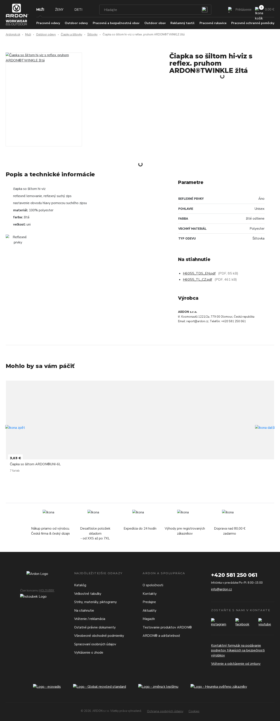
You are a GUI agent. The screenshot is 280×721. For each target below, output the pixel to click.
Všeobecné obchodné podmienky (99, 636)
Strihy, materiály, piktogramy (95, 602)
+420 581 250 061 (234, 575)
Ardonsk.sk (13, 35)
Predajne (149, 602)
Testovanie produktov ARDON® (167, 627)
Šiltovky (92, 35)
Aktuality (149, 610)
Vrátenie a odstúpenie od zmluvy (236, 664)
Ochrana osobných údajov (165, 711)
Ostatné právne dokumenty (95, 627)
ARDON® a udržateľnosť (161, 636)
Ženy (59, 9)
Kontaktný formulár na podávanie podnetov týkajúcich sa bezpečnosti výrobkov (238, 650)
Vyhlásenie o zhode (88, 652)
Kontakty (150, 594)
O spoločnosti (153, 585)
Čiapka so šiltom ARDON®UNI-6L (35, 464)
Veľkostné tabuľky (87, 594)
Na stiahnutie (84, 610)
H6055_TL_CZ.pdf (197, 279)
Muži (40, 9)
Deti (78, 9)
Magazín (149, 619)
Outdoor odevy (46, 35)
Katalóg (80, 585)
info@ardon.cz (221, 589)
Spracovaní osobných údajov (95, 644)
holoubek (46, 591)
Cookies (194, 711)
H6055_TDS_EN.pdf (199, 273)
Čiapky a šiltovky (71, 35)
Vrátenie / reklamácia (89, 619)
